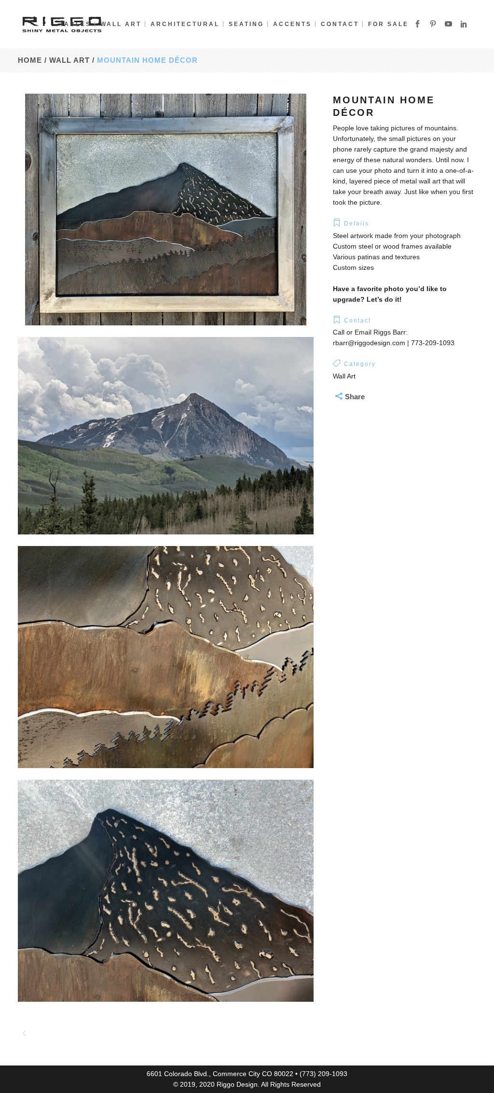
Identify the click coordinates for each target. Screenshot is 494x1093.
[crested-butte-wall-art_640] (166, 774)
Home (30, 60)
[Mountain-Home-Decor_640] (166, 1008)
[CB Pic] (166, 541)
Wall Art (123, 60)
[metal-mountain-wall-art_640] (165, 332)
